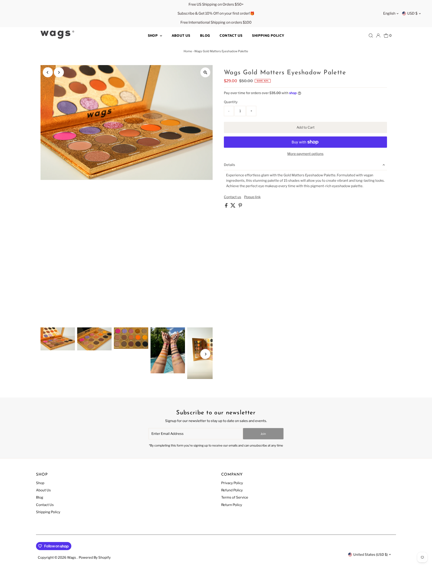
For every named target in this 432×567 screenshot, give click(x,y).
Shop (153, 35)
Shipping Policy (268, 35)
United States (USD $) (370, 555)
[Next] (59, 72)
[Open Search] (371, 36)
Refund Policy (232, 490)
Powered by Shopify (95, 558)
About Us (181, 35)
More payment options (305, 154)
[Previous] (48, 72)
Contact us (232, 197)
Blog (205, 35)
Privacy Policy (232, 483)
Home (188, 51)
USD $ (412, 13)
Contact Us (231, 35)
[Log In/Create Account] (378, 36)
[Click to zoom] (205, 72)
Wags (72, 558)
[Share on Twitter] (233, 206)
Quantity (231, 102)
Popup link (252, 197)
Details (229, 165)
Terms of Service (234, 497)
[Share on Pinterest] (240, 206)
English (389, 13)
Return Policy (231, 505)
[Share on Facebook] (226, 206)
